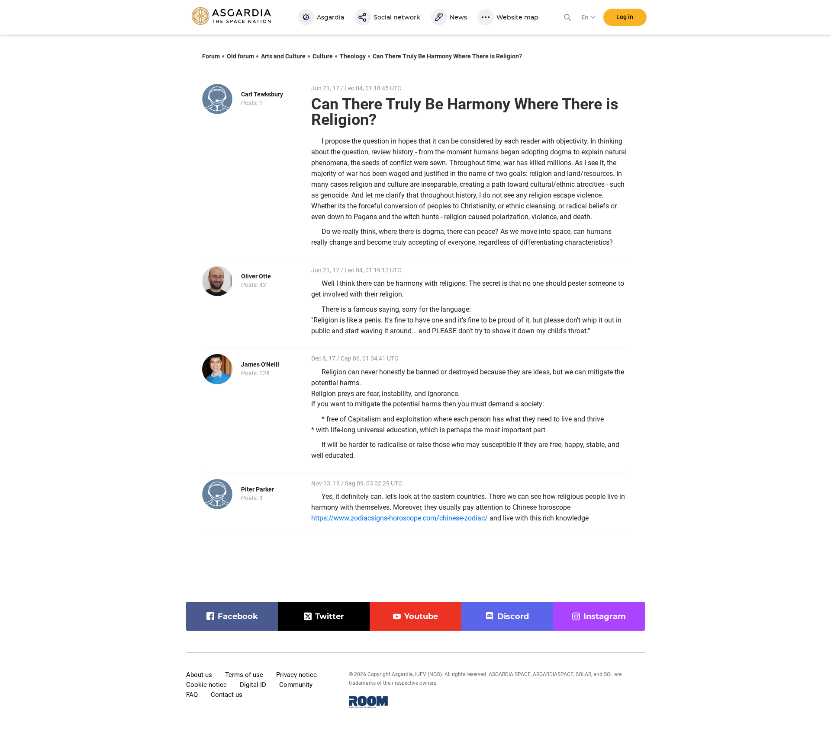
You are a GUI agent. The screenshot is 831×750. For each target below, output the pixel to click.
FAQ (192, 695)
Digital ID (253, 685)
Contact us (226, 695)
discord (513, 616)
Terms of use (244, 675)
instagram (604, 616)
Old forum (240, 56)
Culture (322, 56)
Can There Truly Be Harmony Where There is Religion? (447, 56)
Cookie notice (206, 685)
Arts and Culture (283, 56)
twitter (329, 616)
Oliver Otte (256, 276)
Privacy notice (296, 675)
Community (295, 685)
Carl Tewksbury (262, 94)
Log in (624, 16)
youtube (421, 616)
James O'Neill (260, 364)
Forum (211, 56)
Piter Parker (257, 489)
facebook (238, 616)
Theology (353, 56)
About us (199, 675)
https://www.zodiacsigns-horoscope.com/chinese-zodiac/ (399, 518)
